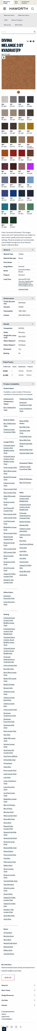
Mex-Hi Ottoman (9, 805)
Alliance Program (17, 20)
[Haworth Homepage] (18, 9)
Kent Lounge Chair (10, 514)
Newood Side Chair (10, 848)
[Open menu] (4, 8)
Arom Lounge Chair (10, 467)
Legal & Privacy (5, 1016)
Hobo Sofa (7, 767)
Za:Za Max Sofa (9, 915)
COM (5, 20)
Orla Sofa (7, 858)
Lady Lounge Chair (10, 517)
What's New (18, 25)
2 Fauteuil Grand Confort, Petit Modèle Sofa (9, 631)
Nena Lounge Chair (10, 533)
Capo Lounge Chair (10, 489)
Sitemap (4, 1014)
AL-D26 (5, 375)
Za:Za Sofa (7, 919)
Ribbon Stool (8, 865)
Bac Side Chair (9, 669)
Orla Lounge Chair (10, 549)
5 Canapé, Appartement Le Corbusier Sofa (9, 659)
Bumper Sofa (8, 688)
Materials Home (9, 15)
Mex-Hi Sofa (8, 808)
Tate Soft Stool (9, 884)
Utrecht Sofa (8, 894)
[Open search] (32, 9)
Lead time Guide (23, 289)
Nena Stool (7, 822)
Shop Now (16, 2)
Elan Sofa (7, 734)
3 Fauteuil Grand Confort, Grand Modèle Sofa (9, 650)
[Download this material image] (3, 57)
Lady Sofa (7, 777)
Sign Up (8, 977)
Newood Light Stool (10, 838)
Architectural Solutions (25, 2)
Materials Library (23, 15)
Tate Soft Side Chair (10, 881)
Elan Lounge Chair (10, 492)
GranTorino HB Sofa (10, 756)
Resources (7, 25)
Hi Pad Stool (8, 763)
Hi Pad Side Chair (10, 760)
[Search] (35, 32)
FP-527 (5, 371)
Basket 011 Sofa (9, 684)
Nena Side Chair (9, 819)
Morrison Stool (8, 812)
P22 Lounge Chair (10, 552)
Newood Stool (8, 851)
